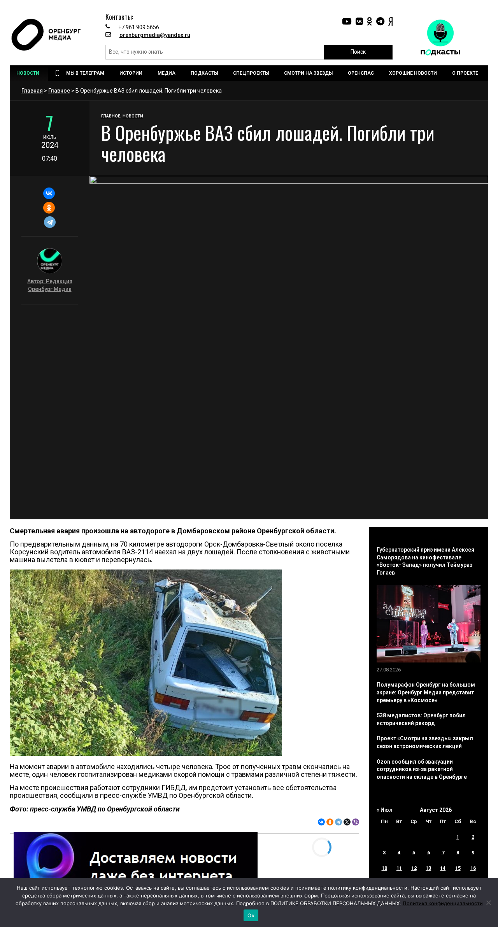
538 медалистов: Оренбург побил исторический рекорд (421, 719)
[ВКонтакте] (48, 193)
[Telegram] (49, 222)
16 (473, 868)
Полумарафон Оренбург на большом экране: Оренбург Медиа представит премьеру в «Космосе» (426, 692)
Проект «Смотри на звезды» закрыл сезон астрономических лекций (425, 742)
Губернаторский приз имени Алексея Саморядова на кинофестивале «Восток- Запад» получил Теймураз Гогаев (425, 561)
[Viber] (355, 821)
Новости (133, 116)
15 (458, 868)
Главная (32, 91)
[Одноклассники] (48, 208)
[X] (347, 821)
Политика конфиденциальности (443, 903)
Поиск (358, 52)
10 (384, 868)
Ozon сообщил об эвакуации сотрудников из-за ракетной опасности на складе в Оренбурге (422, 769)
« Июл (385, 810)
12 (414, 868)
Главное (59, 91)
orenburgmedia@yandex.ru (154, 35)
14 (442, 868)
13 (428, 868)
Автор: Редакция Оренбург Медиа (49, 285)
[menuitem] (29, 73)
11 (399, 868)
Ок (250, 915)
